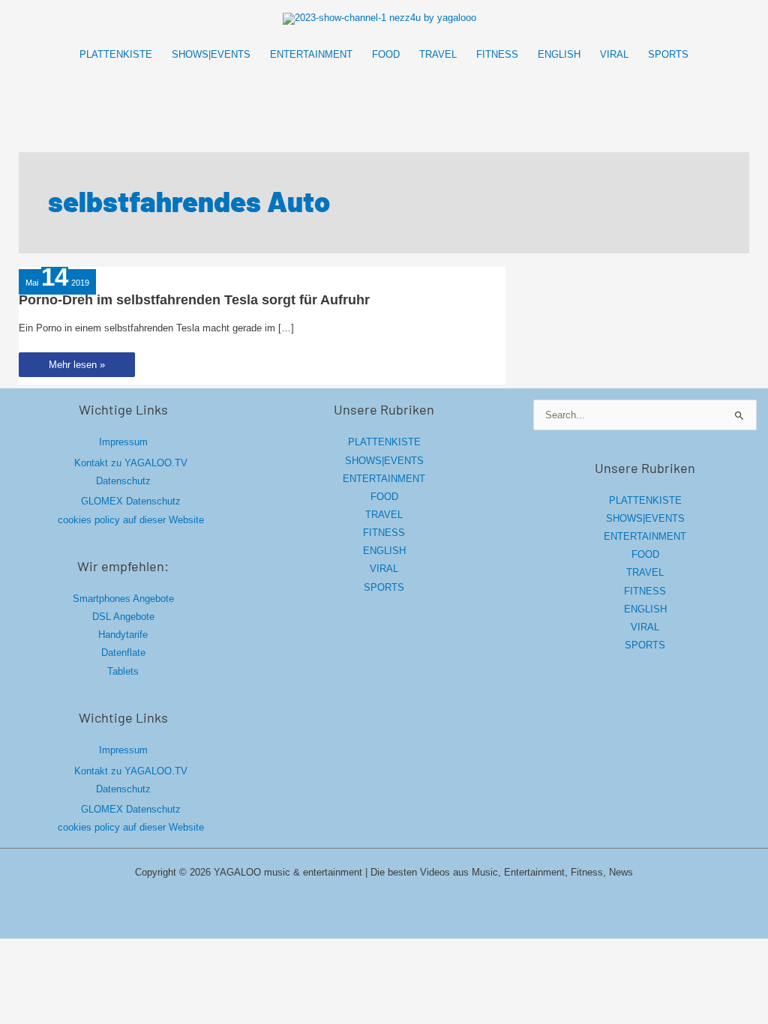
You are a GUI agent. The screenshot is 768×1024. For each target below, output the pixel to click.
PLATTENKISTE (384, 442)
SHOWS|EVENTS (384, 460)
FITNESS (384, 532)
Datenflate (123, 652)
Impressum (123, 442)
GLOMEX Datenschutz (131, 501)
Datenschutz (123, 481)
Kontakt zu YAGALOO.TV (131, 463)
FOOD (384, 496)
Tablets (123, 671)
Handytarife (123, 634)
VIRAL (384, 568)
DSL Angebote (123, 616)
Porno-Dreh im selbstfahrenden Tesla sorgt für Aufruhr (194, 299)
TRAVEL (384, 514)
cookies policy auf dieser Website (131, 519)
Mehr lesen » (82, 367)
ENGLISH (384, 550)
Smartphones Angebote (123, 598)
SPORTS (384, 587)
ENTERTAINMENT (384, 478)
